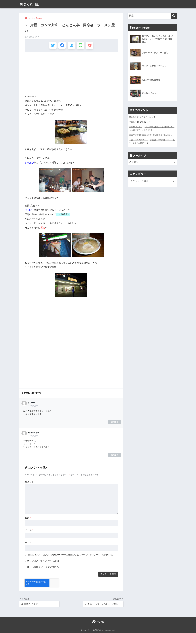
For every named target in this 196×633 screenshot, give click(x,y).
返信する (114, 422)
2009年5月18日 (33, 436)
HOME (100, 621)
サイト (28, 542)
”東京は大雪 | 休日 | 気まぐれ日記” (155, 135)
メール (29, 530)
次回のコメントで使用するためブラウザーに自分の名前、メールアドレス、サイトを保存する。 (71, 554)
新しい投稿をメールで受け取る (43, 567)
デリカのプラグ (135, 127)
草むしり (133, 117)
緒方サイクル (145, 117)
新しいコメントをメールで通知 (43, 560)
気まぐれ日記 (30, 4)
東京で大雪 (134, 135)
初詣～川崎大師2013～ (138, 140)
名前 (28, 518)
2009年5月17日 (33, 406)
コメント (29, 482)
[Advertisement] (71, 73)
